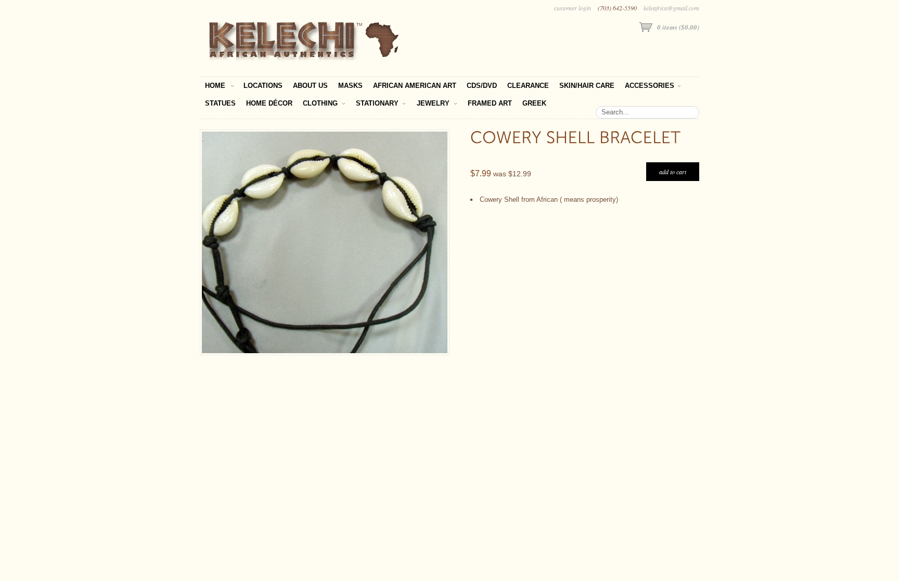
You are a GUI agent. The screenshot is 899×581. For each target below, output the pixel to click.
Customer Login (572, 8)
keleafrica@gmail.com (671, 8)
